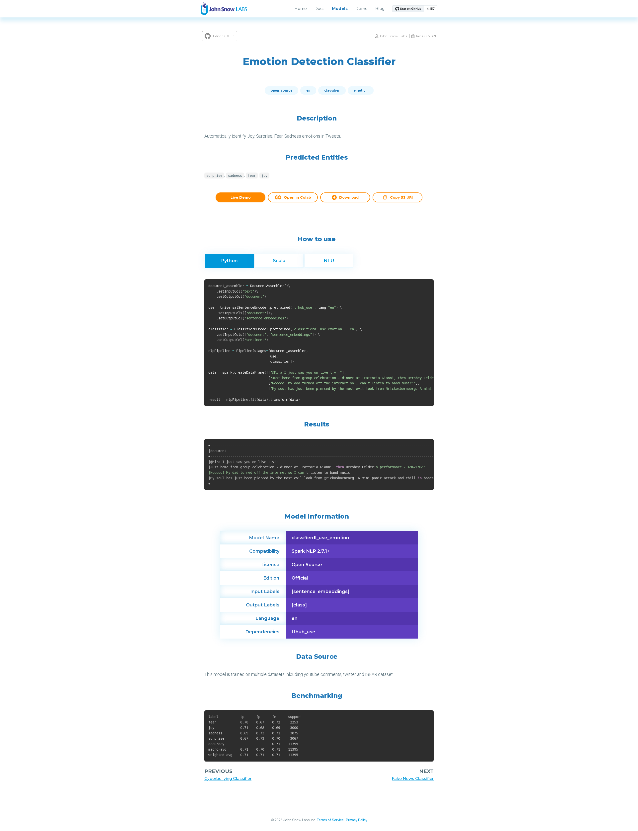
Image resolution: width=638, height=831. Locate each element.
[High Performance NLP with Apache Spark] (224, 8)
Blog (380, 8)
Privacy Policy (356, 820)
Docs (319, 8)
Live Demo (241, 197)
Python (229, 260)
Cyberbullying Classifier (227, 778)
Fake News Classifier (413, 778)
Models (340, 8)
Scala (279, 260)
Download (349, 197)
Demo (361, 8)
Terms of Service (330, 820)
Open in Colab (297, 197)
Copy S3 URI (401, 198)
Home (301, 8)
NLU (329, 260)
